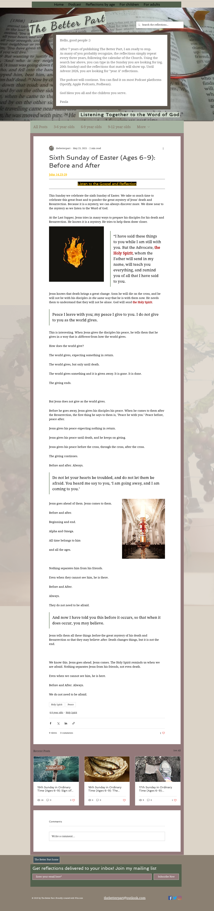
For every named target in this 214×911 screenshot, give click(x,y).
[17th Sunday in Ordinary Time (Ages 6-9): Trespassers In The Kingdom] (157, 769)
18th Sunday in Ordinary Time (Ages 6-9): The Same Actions (104, 789)
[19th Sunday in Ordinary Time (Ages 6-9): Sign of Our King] (56, 769)
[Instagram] (180, 898)
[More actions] (163, 148)
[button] (100, 5)
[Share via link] (73, 723)
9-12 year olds (119, 127)
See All (177, 750)
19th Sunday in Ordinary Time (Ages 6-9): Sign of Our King (54, 789)
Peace (71, 704)
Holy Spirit (56, 704)
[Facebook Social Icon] (170, 898)
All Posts (40, 127)
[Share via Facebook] (50, 723)
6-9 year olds (91, 127)
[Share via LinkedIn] (65, 723)
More (141, 127)
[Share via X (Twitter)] (58, 723)
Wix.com (79, 898)
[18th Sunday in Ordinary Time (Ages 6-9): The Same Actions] (107, 769)
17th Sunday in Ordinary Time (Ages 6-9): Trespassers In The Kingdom (155, 789)
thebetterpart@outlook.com (125, 898)
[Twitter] (175, 898)
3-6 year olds (64, 127)
